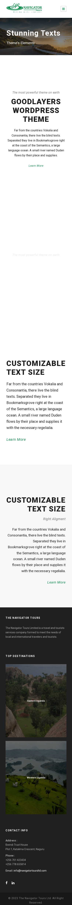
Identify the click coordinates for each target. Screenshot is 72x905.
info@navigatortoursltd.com (30, 870)
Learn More (36, 165)
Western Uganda (36, 777)
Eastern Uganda (36, 700)
